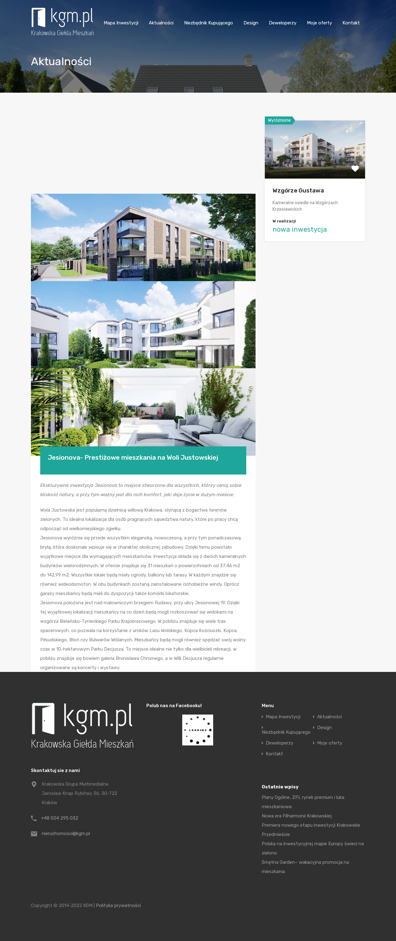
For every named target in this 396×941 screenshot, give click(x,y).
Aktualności (161, 23)
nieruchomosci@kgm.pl (66, 833)
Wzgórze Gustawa (298, 190)
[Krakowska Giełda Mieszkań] (62, 35)
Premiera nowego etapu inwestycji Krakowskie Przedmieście (311, 829)
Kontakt (351, 23)
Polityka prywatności (118, 905)
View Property (315, 167)
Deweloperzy (282, 23)
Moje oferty (319, 23)
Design (250, 23)
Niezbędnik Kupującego (208, 23)
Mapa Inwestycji (121, 23)
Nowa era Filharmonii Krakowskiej (297, 816)
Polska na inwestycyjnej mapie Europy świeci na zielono (313, 848)
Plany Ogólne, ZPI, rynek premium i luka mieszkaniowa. (303, 802)
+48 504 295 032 (59, 818)
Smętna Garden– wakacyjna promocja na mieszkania (305, 866)
